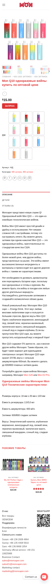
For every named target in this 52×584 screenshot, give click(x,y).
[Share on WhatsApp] (4, 178)
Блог (4, 531)
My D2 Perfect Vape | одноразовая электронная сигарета (13, 483)
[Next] (45, 39)
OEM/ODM (7, 519)
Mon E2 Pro (43, 375)
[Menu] (3, 4)
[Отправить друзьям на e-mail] (19, 178)
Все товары (8, 516)
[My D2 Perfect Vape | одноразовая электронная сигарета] (13, 464)
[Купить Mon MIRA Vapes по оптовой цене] (38, 464)
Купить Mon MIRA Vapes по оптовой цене (39, 482)
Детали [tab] (6, 200)
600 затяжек (40, 77)
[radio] (14, 117)
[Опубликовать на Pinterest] (24, 178)
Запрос (10, 106)
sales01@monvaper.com (14, 564)
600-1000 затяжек (23, 77)
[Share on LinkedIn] (29, 178)
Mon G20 (28, 375)
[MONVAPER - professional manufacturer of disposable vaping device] (26, 5)
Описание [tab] (7, 195)
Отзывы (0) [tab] (8, 206)
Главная (6, 77)
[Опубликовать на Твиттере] (14, 178)
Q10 (3, 135)
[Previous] (6, 39)
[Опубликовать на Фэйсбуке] (9, 178)
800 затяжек (28, 172)
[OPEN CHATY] (44, 577)
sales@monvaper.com (13, 560)
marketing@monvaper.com (15, 571)
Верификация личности (14, 527)
